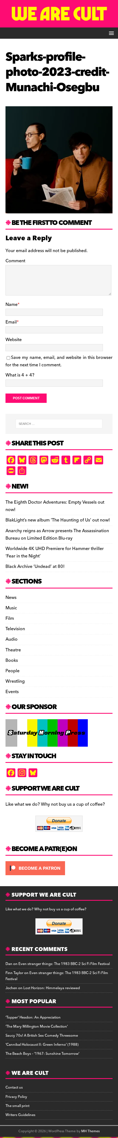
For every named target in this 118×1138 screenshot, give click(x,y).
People (12, 671)
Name (11, 304)
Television (15, 629)
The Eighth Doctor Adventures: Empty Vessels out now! (54, 506)
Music (11, 608)
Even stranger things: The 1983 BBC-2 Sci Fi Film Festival (64, 964)
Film (9, 618)
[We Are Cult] (59, 23)
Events (12, 692)
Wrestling (15, 681)
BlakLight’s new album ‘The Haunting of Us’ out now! (57, 520)
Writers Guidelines (20, 1115)
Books (11, 660)
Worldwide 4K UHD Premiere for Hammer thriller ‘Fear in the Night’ (54, 552)
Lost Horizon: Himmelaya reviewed (51, 988)
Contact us (14, 1087)
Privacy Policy (16, 1097)
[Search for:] (59, 423)
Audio (11, 639)
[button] (110, 33)
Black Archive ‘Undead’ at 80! (34, 566)
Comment (15, 261)
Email (11, 322)
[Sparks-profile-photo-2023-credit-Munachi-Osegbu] (59, 209)
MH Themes (90, 1131)
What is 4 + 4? (19, 375)
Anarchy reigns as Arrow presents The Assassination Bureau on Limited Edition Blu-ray (57, 534)
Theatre (13, 650)
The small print (17, 1106)
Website (13, 340)
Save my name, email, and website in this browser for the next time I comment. (59, 361)
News (10, 597)
